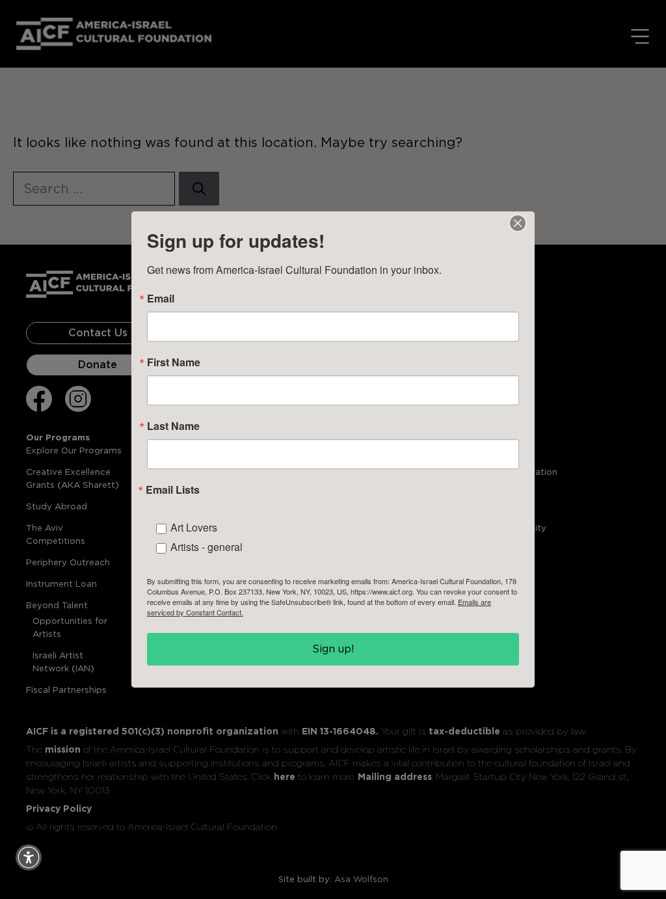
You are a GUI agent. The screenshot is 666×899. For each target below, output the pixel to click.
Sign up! (333, 649)
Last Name (173, 426)
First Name (173, 362)
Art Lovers (193, 527)
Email (160, 298)
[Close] (518, 223)
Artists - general (206, 546)
